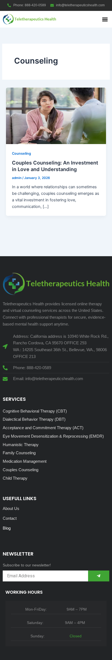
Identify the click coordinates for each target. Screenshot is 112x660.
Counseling (21, 153)
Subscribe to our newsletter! (27, 565)
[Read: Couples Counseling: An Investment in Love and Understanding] (56, 115)
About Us (11, 508)
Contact (10, 518)
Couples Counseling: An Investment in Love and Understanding (55, 166)
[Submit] (98, 576)
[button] (104, 19)
